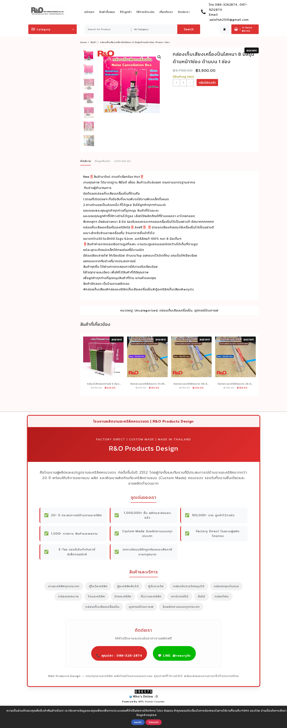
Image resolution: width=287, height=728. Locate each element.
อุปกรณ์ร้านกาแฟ (206, 310)
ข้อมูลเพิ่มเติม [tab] (103, 161)
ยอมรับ (138, 722)
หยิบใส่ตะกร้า (207, 82)
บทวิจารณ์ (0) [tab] (122, 161)
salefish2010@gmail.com (229, 19)
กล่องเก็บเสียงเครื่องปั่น (176, 310)
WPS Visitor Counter (151, 701)
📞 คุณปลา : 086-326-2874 (119, 655)
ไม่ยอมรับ (154, 722)
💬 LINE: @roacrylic (174, 655)
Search (189, 29)
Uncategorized (146, 310)
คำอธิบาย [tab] (85, 161)
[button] (159, 57)
